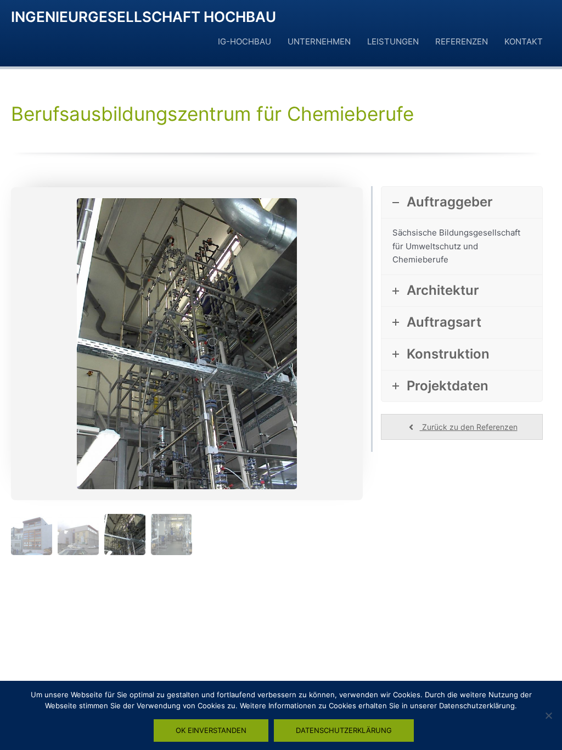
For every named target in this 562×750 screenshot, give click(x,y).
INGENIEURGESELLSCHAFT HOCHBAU (143, 16)
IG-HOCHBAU (244, 41)
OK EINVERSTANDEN (211, 730)
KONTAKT (523, 41)
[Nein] (548, 715)
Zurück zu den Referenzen (469, 427)
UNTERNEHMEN (319, 41)
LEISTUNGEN (393, 41)
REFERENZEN (461, 41)
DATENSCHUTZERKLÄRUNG (344, 730)
